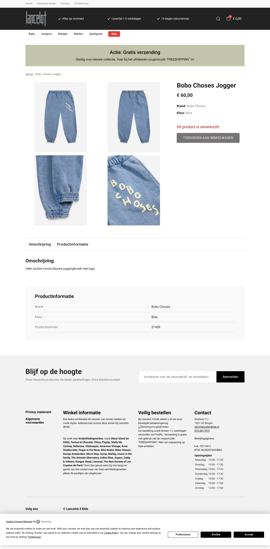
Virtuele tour (81, 3)
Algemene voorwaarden (34, 420)
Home (28, 3)
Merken (78, 34)
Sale (114, 34)
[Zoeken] (218, 19)
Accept (249, 534)
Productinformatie (72, 244)
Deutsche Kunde (46, 3)
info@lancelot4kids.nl (206, 427)
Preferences (183, 534)
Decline (216, 534)
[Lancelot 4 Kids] (37, 18)
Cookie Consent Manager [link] (19, 521)
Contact (65, 3)
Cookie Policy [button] (111, 532)
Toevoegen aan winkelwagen (208, 138)
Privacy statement (38, 412)
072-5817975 (202, 430)
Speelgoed (95, 34)
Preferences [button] (34, 537)
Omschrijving (40, 244)
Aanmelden (230, 377)
